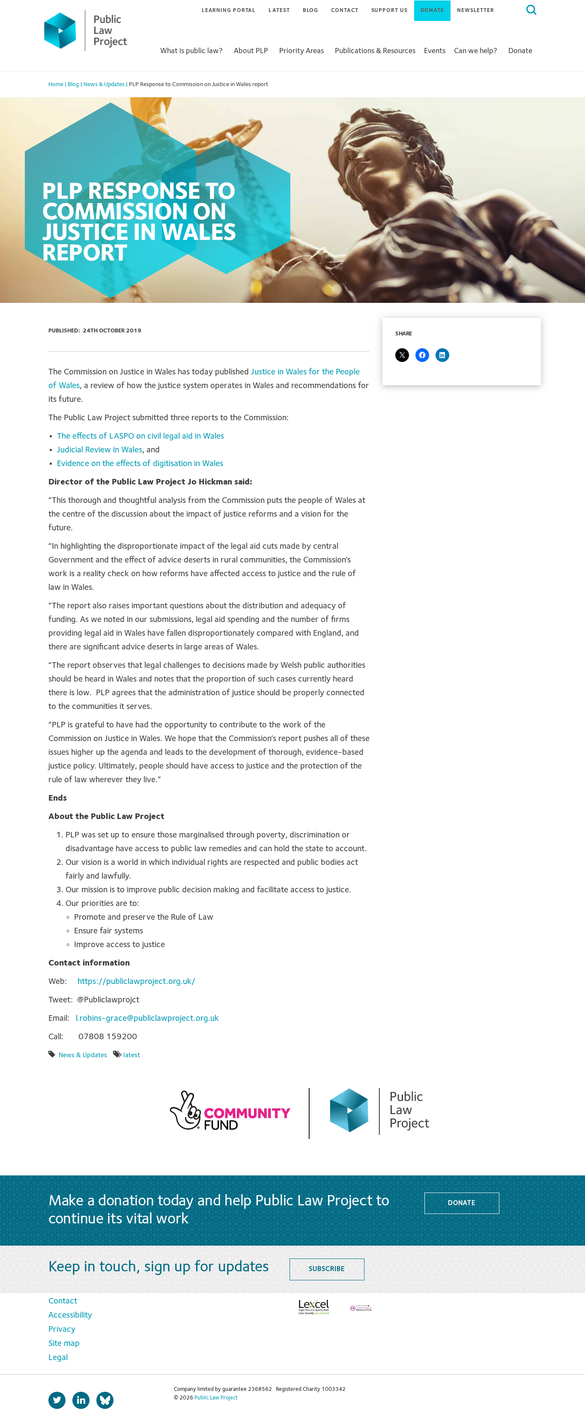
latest (131, 1055)
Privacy (61, 1329)
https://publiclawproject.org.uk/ (136, 982)
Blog (311, 10)
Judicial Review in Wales (99, 450)
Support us (389, 10)
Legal (58, 1358)
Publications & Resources (375, 51)
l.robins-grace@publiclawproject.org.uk (147, 1018)
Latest (279, 10)
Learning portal (229, 10)
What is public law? (191, 51)
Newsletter (475, 10)
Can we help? (475, 51)
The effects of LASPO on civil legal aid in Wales (140, 436)
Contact (344, 10)
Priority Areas (301, 51)
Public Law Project (216, 1398)
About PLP (251, 51)
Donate (432, 10)
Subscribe (326, 1269)
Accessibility (70, 1315)
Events (434, 51)
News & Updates (83, 1055)
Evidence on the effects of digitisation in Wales (140, 464)
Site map (64, 1343)
